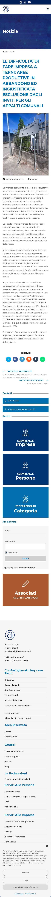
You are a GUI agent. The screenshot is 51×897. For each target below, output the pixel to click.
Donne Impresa (12, 756)
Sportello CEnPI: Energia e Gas (19, 821)
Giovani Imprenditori (14, 751)
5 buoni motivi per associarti (18, 718)
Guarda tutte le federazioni (17, 779)
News (12, 51)
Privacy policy (30, 893)
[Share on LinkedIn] (22, 359)
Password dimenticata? (24, 567)
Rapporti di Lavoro (13, 827)
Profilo (8, 732)
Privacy (8, 832)
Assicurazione (11, 807)
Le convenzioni (12, 713)
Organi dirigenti (12, 685)
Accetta (25, 872)
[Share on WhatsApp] (42, 359)
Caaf (7, 802)
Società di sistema (13, 700)
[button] (47, 845)
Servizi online (11, 737)
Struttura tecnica (12, 690)
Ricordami (13, 552)
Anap (7, 766)
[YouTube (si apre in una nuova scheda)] (29, 2)
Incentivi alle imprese (15, 837)
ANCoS (8, 761)
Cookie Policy (19, 893)
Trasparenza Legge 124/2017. (18, 705)
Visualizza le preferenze (25, 887)
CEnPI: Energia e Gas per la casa (20, 797)
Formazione (10, 842)
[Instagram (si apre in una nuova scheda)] (25, 2)
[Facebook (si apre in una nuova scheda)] (21, 2)
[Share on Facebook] (15, 359)
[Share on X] (8, 359)
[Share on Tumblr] (35, 359)
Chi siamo (9, 680)
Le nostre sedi (11, 695)
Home (5, 51)
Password (10, 541)
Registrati (7, 567)
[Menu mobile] (48, 9)
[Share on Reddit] (29, 359)
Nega (25, 880)
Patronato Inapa (12, 791)
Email (7, 530)
